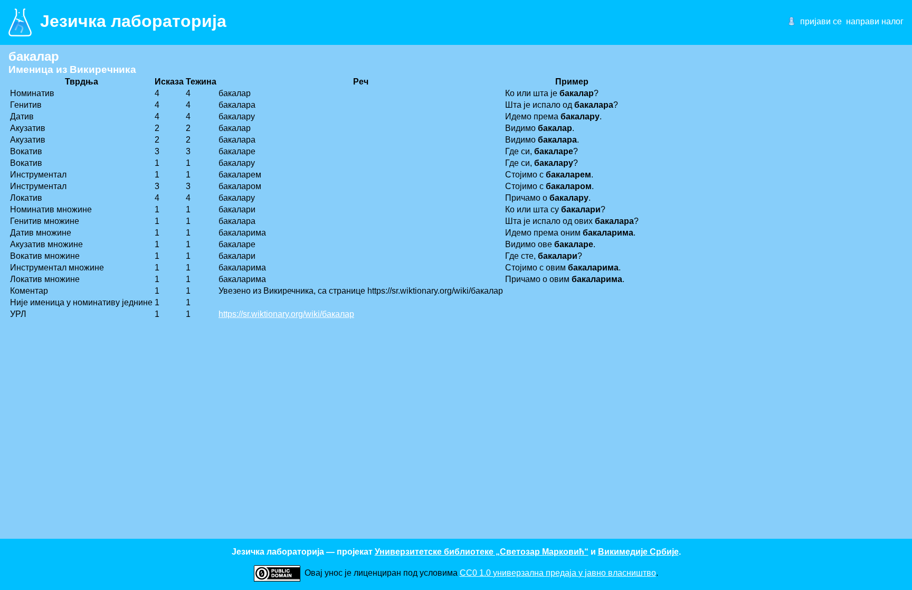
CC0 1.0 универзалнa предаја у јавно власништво (558, 572)
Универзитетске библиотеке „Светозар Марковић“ (481, 551)
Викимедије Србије (638, 551)
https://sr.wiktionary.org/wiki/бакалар (286, 314)
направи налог (875, 21)
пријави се (821, 21)
